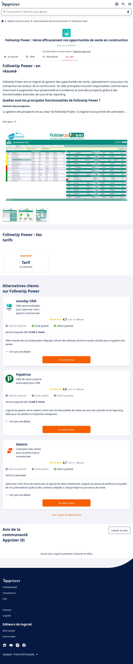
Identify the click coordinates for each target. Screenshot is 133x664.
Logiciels (7, 615)
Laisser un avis (119, 530)
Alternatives (52, 56)
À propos (7, 609)
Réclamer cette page (82, 51)
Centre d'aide (9, 636)
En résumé (13, 56)
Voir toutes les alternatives (66, 514)
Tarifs (32, 56)
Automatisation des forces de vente (51, 21)
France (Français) (24, 654)
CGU (5, 598)
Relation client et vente (19, 21)
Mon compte (9, 630)
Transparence (9, 592)
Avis (71, 56)
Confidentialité (10, 587)
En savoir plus (66, 359)
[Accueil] (2, 21)
